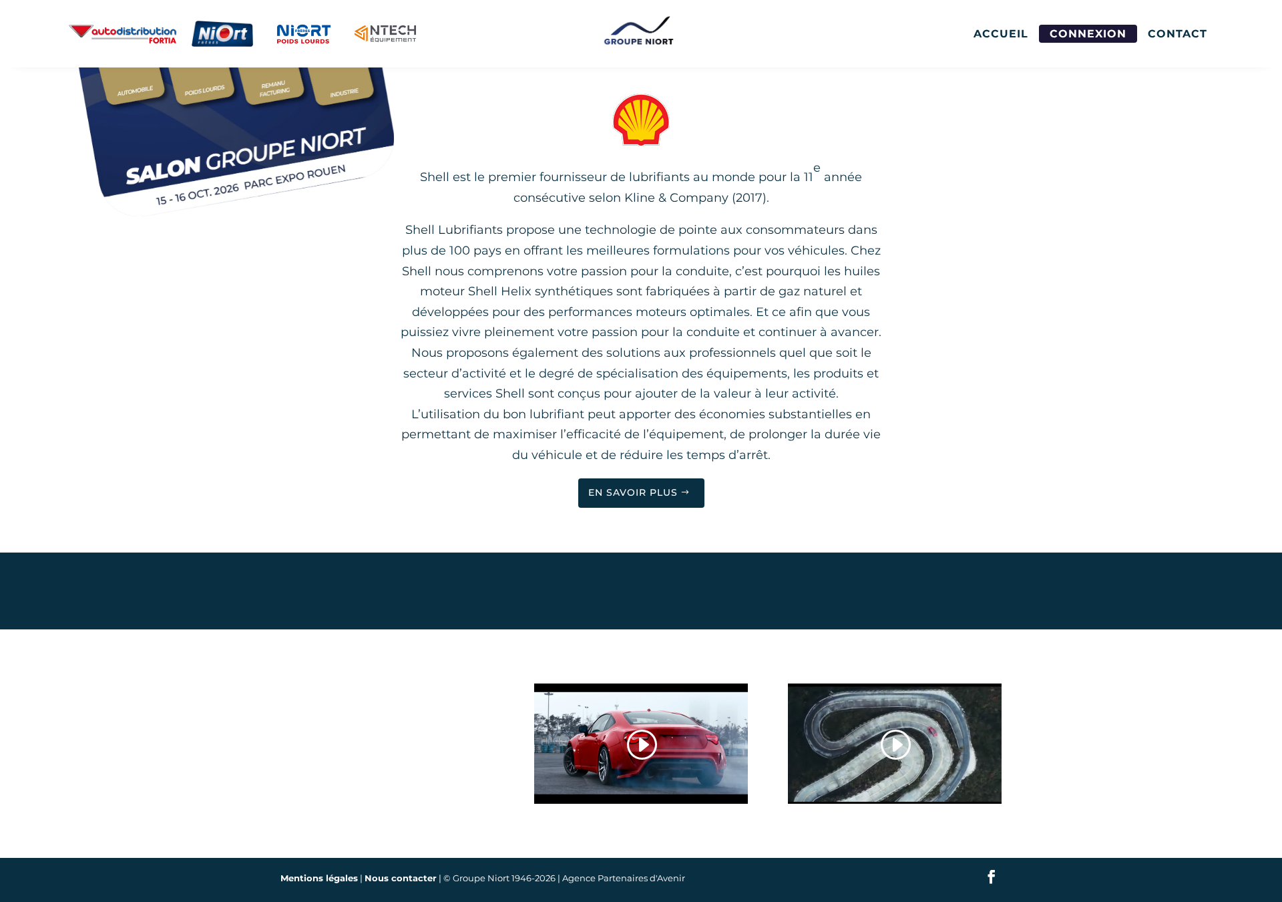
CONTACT (1177, 33)
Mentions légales (319, 878)
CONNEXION (1088, 33)
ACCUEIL (1001, 33)
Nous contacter (401, 878)
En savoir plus (633, 492)
